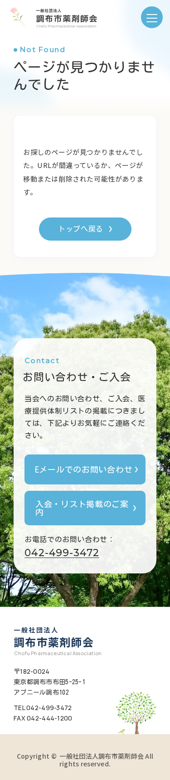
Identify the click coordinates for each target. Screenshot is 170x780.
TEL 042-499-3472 (43, 707)
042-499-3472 (61, 553)
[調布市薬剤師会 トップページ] (52, 17)
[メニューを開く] (152, 17)
